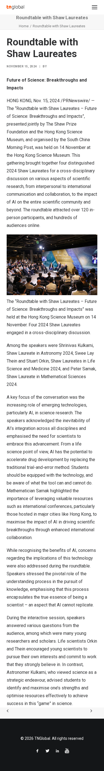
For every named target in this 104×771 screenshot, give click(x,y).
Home (24, 26)
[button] (94, 7)
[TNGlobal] (15, 7)
